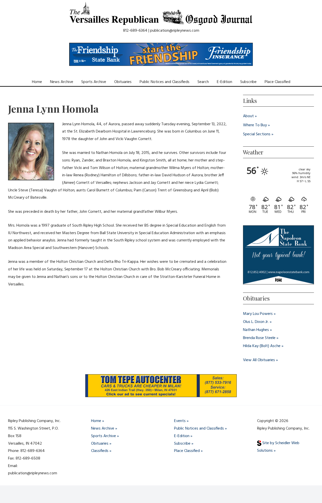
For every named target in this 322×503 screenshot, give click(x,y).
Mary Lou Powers (258, 314)
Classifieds (99, 451)
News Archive (61, 82)
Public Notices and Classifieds (164, 82)
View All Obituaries (259, 360)
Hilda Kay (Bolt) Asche (261, 346)
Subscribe (248, 82)
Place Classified (277, 82)
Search (203, 82)
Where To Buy (255, 125)
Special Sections (256, 134)
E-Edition (224, 82)
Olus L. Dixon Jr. (256, 322)
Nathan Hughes (256, 330)
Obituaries (123, 82)
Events (180, 421)
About (248, 116)
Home (37, 82)
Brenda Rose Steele (259, 338)
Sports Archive (93, 82)
